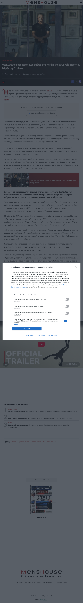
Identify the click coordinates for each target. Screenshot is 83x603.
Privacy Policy (52, 335)
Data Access (41, 335)
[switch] (66, 299)
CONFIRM (27, 328)
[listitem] (41, 295)
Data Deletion (30, 335)
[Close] (76, 267)
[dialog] (41, 301)
